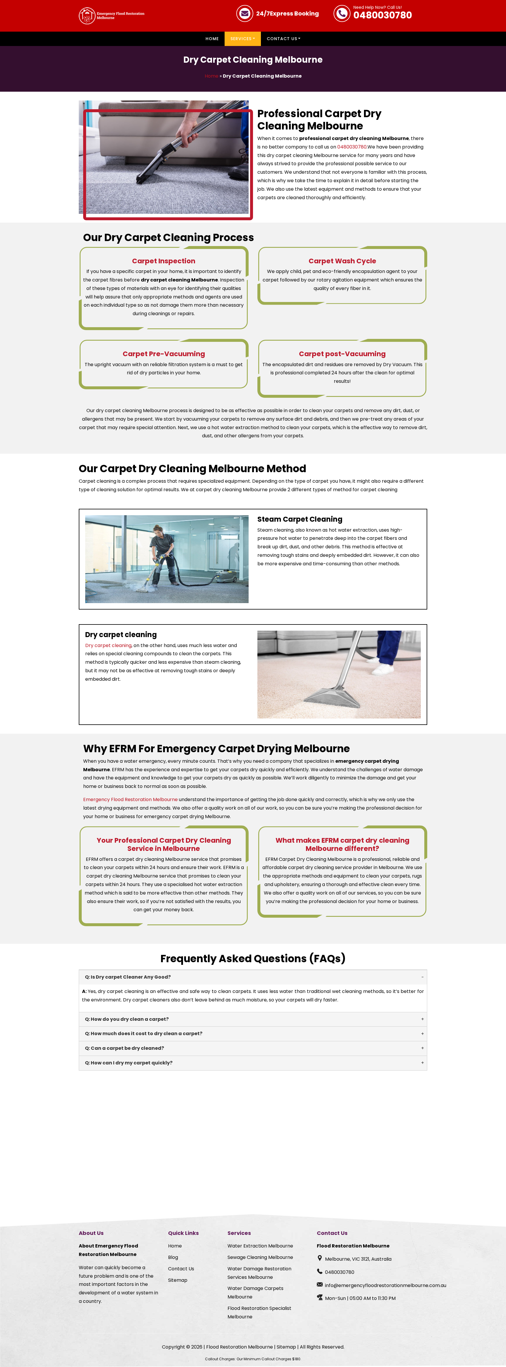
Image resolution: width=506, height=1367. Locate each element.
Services (241, 39)
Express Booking (287, 13)
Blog (173, 1257)
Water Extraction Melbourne (260, 1246)
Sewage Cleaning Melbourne (260, 1257)
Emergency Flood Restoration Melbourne (130, 799)
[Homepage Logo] (111, 15)
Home (212, 39)
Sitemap (177, 1280)
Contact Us (282, 39)
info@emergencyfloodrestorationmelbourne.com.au (385, 1285)
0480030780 (382, 13)
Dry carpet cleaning (108, 645)
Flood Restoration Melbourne (239, 1347)
